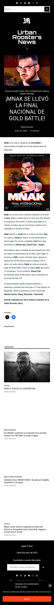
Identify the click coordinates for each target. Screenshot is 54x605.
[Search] (46, 9)
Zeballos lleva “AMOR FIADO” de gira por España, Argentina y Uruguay (26, 481)
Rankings (30, 94)
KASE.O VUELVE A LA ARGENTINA (19, 388)
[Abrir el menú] (27, 48)
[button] (50, 585)
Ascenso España (12, 91)
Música (7, 477)
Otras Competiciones (33, 91)
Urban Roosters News (27, 37)
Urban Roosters (27, 127)
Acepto (27, 599)
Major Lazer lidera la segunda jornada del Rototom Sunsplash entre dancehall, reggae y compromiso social (25, 529)
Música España (10, 430)
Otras (21, 91)
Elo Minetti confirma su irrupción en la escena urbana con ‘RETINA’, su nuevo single (25, 434)
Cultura (7, 386)
